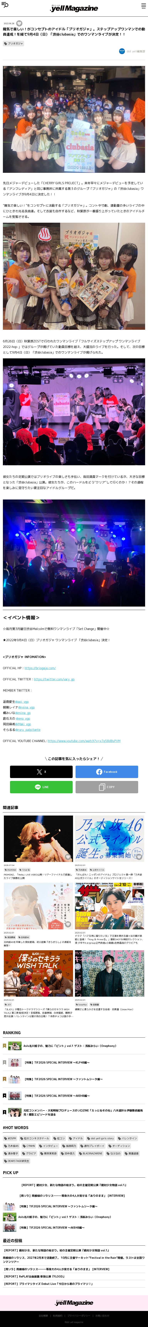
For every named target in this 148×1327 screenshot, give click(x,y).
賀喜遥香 (134, 1153)
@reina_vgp (26, 707)
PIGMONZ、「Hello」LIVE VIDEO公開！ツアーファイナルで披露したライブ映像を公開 (38, 876)
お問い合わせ (102, 1315)
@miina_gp (23, 713)
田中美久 (70, 1153)
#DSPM (12, 1138)
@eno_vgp (23, 718)
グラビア (31, 1153)
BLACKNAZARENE (92, 1153)
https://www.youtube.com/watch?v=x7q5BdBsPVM (84, 741)
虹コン (61, 1138)
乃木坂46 (82, 869)
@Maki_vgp (23, 724)
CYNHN (31, 1146)
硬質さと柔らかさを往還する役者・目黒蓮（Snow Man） (104, 1009)
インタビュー (50, 1146)
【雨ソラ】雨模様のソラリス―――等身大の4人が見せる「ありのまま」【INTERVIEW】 (57, 1269)
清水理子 (13, 1153)
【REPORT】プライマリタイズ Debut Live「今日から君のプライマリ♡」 (48, 1284)
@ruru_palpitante (27, 730)
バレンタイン (129, 1138)
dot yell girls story (102, 1138)
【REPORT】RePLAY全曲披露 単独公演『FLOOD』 (34, 1276)
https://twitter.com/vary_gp (54, 679)
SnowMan (82, 1004)
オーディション (121, 1146)
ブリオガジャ (15, 43)
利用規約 (57, 1315)
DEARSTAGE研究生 (18, 1161)
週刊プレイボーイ (94, 1146)
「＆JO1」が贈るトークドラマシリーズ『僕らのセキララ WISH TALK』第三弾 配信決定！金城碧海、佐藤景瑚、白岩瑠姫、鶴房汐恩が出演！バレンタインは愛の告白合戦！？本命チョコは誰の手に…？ (38, 1013)
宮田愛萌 (11, 937)
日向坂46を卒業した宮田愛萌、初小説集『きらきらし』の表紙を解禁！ (37, 943)
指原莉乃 (71, 1146)
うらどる (26, 869)
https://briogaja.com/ (40, 668)
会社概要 (43, 1315)
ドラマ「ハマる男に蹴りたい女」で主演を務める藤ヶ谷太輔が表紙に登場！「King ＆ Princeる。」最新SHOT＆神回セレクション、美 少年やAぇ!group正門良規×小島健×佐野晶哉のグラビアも (109, 939)
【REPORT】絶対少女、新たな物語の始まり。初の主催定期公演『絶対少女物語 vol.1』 (56, 1250)
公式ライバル (98, 869)
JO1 (9, 1004)
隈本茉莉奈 (50, 1153)
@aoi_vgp (22, 702)
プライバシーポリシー (78, 1315)
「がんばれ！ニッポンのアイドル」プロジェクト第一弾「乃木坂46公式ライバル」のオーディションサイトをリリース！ (108, 876)
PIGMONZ (11, 869)
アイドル (78, 1138)
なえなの (115, 1153)
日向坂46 (25, 937)
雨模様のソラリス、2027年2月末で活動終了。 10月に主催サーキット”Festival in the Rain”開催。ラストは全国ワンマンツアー (74, 1260)
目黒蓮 (96, 1004)
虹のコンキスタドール (36, 1138)
